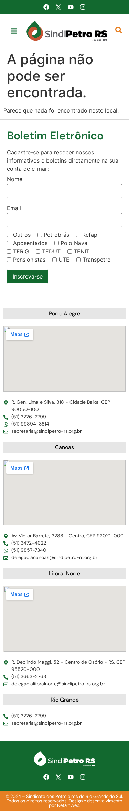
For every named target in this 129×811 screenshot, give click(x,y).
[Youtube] (70, 6)
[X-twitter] (58, 6)
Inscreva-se (28, 276)
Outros (22, 234)
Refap (89, 234)
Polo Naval (75, 243)
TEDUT (51, 251)
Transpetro (97, 259)
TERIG (21, 251)
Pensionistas (29, 259)
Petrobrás (56, 234)
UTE (63, 259)
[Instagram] (82, 6)
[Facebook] (46, 6)
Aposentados (30, 243)
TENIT (81, 251)
